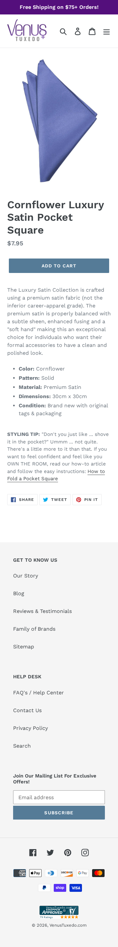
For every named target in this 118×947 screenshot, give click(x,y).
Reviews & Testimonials (42, 611)
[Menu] (106, 31)
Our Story (25, 576)
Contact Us (27, 710)
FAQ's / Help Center (38, 692)
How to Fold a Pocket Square (56, 475)
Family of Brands (34, 629)
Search (22, 746)
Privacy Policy (30, 728)
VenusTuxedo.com (68, 925)
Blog (18, 593)
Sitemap (23, 646)
